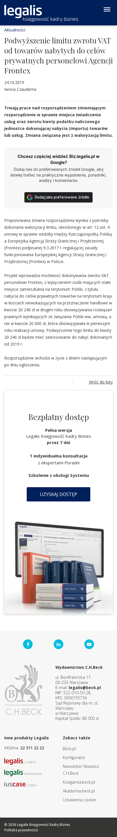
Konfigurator (74, 757)
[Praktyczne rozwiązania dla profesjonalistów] (41, 13)
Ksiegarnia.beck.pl (79, 782)
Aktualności (14, 30)
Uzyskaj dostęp (58, 494)
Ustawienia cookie (79, 799)
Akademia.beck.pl (79, 791)
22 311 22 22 (32, 747)
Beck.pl (69, 748)
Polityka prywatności (21, 830)
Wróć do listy (101, 382)
